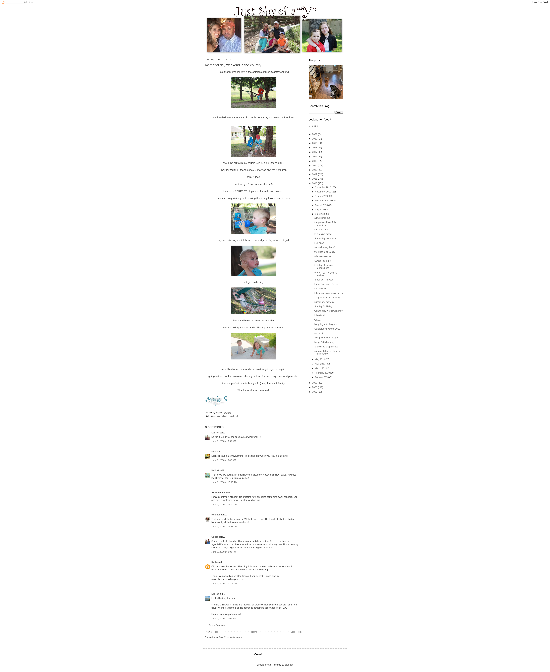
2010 (315, 183)
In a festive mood (323, 234)
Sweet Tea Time (322, 261)
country (216, 416)
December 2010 (323, 187)
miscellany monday (324, 302)
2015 (315, 161)
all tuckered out (322, 218)
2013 (315, 170)
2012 (315, 174)
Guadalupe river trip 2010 (327, 329)
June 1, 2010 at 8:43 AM (223, 460)
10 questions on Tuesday (327, 297)
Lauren (215, 432)
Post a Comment (217, 625)
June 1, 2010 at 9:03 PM (223, 552)
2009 (315, 383)
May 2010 (320, 359)
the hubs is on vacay (324, 252)
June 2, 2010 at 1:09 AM (223, 618)
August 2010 (321, 205)
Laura (214, 594)
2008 (315, 387)
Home (254, 632)
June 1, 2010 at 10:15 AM (224, 482)
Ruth (214, 562)
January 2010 (322, 377)
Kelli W (215, 470)
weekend (234, 416)
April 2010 (320, 364)
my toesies (319, 333)
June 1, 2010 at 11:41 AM (224, 526)
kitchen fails (320, 288)
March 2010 (321, 368)
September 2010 (323, 200)
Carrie (214, 537)
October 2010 (322, 196)
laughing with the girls (325, 324)
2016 (315, 156)
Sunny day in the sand (325, 238)
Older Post (296, 632)
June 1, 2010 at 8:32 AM (223, 441)
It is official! (320, 315)
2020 (315, 139)
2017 (315, 152)
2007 (315, 392)
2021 (315, 134)
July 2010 (320, 209)
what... (317, 320)
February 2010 (322, 373)
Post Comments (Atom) (230, 637)
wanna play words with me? (328, 311)
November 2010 (323, 191)
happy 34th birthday (324, 342)
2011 (315, 179)
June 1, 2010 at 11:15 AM (224, 504)
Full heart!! (319, 243)
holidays (224, 416)
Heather (215, 514)
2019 (315, 143)
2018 (315, 147)
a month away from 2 (324, 247)
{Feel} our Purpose (323, 279)
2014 (315, 165)
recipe (315, 126)
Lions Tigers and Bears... (327, 284)
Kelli (213, 451)
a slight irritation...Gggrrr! (326, 337)
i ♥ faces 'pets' (321, 229)
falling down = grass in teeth (328, 293)
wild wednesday (322, 256)
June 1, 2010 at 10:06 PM (224, 583)
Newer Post (212, 632)
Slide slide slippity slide (326, 346)
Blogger (289, 665)
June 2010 (320, 214)
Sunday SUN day (323, 306)
